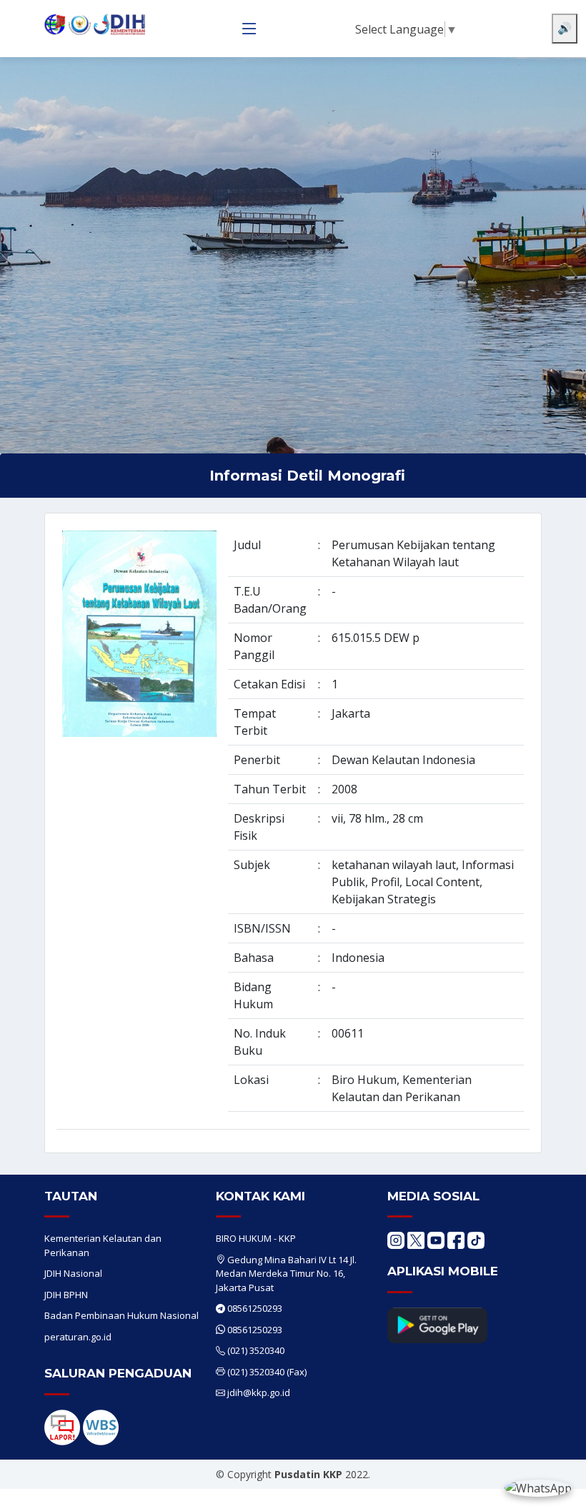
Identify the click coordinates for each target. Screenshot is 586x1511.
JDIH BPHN (66, 1294)
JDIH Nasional (73, 1273)
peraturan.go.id (77, 1336)
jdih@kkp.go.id (258, 1392)
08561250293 (254, 1308)
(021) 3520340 (255, 1350)
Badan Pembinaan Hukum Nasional (121, 1315)
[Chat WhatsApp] (538, 1487)
